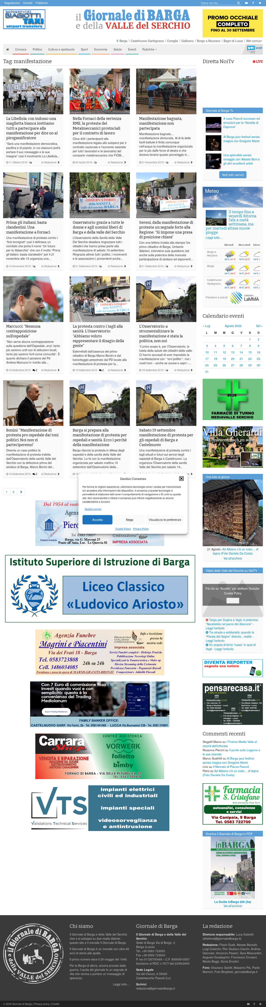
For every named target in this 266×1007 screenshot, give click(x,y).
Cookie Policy (123, 528)
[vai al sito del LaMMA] (244, 297)
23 (258, 359)
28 (241, 365)
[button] (181, 478)
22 (250, 359)
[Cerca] (238, 2)
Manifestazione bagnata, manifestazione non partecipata (160, 123)
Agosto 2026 (233, 326)
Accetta (97, 520)
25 (215, 365)
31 (207, 371)
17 (207, 359)
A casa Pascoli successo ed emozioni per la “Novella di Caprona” (241, 122)
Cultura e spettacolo (61, 49)
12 (224, 352)
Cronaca (20, 49)
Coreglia (172, 41)
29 (250, 365)
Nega (129, 520)
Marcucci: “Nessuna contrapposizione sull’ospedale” (23, 331)
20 (232, 359)
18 (215, 359)
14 (241, 352)
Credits (55, 1004)
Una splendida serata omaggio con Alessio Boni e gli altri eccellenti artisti (241, 159)
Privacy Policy (141, 528)
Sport (84, 49)
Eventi (132, 49)
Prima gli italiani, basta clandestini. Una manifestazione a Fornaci (28, 227)
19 (224, 359)
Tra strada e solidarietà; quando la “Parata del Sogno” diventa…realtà (230, 634)
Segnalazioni (12, 3)
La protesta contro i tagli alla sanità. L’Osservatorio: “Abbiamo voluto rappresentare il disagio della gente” (98, 336)
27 (232, 365)
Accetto (233, 601)
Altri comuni (254, 41)
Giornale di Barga (22, 1004)
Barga (123, 41)
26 (224, 365)
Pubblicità (42, 3)
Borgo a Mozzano (208, 41)
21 (241, 359)
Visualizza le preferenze (165, 520)
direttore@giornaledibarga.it (222, 938)
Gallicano (187, 41)
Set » (259, 326)
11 (215, 352)
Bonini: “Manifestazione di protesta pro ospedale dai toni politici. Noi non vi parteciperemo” (32, 437)
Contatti (27, 3)
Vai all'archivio (233, 558)
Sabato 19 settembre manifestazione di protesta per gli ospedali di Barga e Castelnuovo (166, 437)
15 (250, 352)
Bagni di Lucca (233, 41)
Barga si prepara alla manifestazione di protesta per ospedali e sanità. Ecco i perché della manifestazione (100, 437)
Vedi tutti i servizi (233, 175)
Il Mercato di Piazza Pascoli (231, 767)
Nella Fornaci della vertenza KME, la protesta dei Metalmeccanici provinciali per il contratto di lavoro (97, 125)
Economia (100, 49)
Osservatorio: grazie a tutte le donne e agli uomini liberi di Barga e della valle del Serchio (99, 227)
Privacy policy (41, 1004)
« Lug (206, 326)
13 (232, 352)
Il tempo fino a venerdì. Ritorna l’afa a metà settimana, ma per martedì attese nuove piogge (231, 222)
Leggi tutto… (214, 237)
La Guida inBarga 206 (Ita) (232, 902)
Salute (117, 49)
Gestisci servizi (93, 509)
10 (207, 352)
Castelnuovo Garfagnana (147, 41)
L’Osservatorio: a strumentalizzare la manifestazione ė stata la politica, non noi (161, 333)
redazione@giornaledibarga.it (155, 988)
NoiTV (254, 49)
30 (258, 365)
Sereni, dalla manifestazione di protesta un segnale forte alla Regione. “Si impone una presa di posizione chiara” (166, 229)
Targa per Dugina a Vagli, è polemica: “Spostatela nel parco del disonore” (232, 622)
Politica (37, 49)
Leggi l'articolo (215, 628)
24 (207, 365)
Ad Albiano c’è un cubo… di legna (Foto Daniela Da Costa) (236, 551)
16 (258, 352)
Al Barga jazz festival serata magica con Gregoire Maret (241, 139)
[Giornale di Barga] (133, 19)
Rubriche (148, 49)
